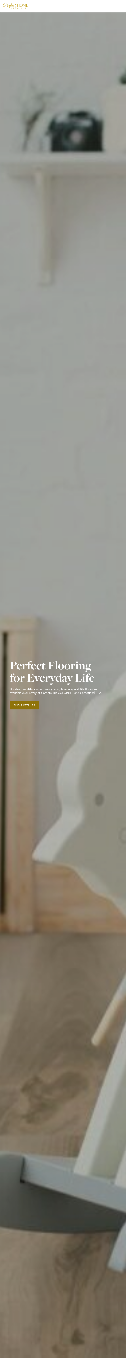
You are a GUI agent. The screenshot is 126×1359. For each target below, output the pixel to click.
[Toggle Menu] (120, 6)
